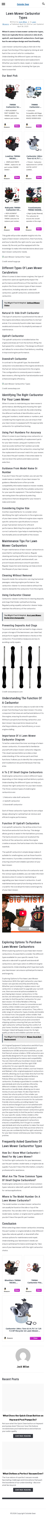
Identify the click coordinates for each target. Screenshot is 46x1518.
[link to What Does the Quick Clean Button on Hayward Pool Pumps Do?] (23, 1397)
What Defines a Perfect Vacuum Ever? (23, 1473)
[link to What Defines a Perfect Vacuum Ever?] (23, 1455)
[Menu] (3, 4)
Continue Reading (23, 1436)
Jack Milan (23, 22)
